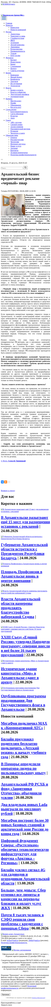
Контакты (14, 150)
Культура (14, 116)
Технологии (15, 86)
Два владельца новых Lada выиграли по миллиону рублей (24, 809)
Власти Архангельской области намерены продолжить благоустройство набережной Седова (20, 608)
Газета (8, 120)
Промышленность (17, 51)
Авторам (14, 148)
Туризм (13, 53)
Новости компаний (18, 30)
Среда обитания (16, 114)
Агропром (14, 43)
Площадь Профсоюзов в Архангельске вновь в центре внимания (21, 576)
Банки (12, 64)
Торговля (14, 81)
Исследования (16, 84)
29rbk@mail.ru (34, 940)
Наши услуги (15, 146)
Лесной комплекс (17, 45)
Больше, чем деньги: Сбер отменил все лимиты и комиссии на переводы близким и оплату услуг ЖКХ (23, 899)
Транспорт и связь (17, 36)
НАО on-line (15, 56)
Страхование (15, 66)
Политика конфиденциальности (23, 155)
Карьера (9, 99)
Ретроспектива (16, 49)
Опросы (13, 137)
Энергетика (15, 34)
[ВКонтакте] (2, 481)
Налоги (13, 68)
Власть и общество (18, 92)
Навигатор (14, 27)
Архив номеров (16, 127)
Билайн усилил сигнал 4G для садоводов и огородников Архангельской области (25, 876)
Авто (12, 118)
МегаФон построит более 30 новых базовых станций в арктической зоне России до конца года (25, 827)
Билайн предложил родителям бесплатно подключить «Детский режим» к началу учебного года (23, 748)
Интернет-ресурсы (18, 144)
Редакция (14, 131)
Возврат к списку (8, 491)
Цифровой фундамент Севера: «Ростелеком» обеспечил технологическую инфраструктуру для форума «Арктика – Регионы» (25, 851)
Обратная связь (12, 135)
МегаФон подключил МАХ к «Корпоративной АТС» (24, 725)
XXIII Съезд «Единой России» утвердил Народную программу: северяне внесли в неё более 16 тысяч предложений (25, 646)
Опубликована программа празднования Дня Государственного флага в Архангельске (23, 702)
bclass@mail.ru (12, 940)
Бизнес (8, 73)
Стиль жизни (11, 109)
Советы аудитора (17, 71)
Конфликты (15, 79)
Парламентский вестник (20, 129)
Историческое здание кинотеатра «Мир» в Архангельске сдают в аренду (20, 675)
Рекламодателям (17, 140)
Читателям (14, 142)
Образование (15, 105)
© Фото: (13, 461)
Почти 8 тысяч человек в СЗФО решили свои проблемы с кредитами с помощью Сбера (22, 921)
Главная (9, 23)
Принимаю (5, 994)
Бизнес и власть (16, 90)
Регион (9, 32)
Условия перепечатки (19, 153)
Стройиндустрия (17, 38)
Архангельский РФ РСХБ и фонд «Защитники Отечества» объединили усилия (24, 791)
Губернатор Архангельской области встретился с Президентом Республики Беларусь (24, 551)
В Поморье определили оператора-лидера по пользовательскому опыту (23, 768)
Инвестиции (15, 62)
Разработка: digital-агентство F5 (38, 997)
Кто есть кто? (15, 107)
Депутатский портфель (19, 94)
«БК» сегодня (15, 122)
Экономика (15, 47)
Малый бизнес (16, 77)
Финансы (9, 58)
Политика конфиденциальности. (14, 943)
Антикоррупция (16, 96)
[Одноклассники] (5, 481)
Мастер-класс (15, 101)
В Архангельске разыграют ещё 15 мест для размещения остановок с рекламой (25, 521)
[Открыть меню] (4, 18)
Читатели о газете (17, 133)
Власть (8, 88)
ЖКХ (12, 40)
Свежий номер (16, 125)
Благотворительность (19, 112)
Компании (14, 75)
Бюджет (13, 60)
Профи (13, 103)
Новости (9, 25)
